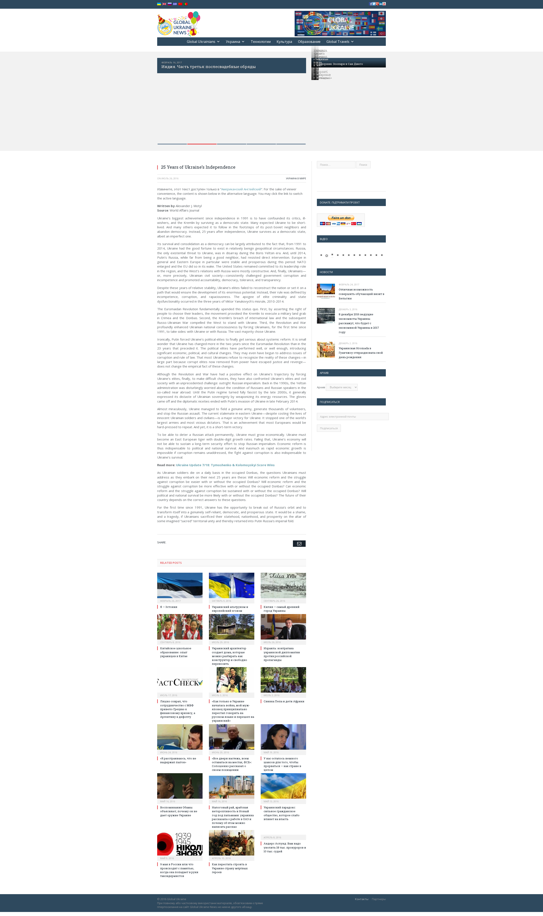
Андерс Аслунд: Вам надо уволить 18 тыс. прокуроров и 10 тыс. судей (285, 847)
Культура (284, 41)
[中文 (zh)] (180, 4)
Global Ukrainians (201, 41)
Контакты (361, 899)
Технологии (261, 41)
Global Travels (337, 41)
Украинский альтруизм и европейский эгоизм (230, 609)
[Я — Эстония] (180, 587)
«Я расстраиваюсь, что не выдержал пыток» (178, 760)
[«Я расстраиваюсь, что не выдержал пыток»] (180, 739)
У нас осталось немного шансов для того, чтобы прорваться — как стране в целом (282, 764)
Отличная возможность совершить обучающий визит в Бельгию (361, 294)
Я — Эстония (168, 607)
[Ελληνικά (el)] (175, 4)
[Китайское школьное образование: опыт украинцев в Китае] (180, 629)
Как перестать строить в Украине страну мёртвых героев (230, 868)
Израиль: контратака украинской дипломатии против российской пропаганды (282, 654)
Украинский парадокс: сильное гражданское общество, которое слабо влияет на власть (281, 813)
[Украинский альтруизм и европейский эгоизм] (231, 587)
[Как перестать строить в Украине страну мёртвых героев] (231, 845)
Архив (321, 387)
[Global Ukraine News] (178, 23)
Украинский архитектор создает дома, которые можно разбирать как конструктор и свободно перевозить (229, 656)
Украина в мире (296, 178)
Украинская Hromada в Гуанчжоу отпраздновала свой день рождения (361, 352)
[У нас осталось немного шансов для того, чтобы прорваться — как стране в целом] (283, 739)
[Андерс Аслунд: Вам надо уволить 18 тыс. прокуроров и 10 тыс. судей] (283, 834)
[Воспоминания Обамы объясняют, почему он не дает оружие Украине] (180, 788)
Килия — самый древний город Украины (281, 609)
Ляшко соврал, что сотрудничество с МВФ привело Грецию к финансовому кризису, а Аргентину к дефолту (177, 709)
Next (298, 98)
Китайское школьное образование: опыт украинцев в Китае (175, 652)
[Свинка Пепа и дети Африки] (283, 682)
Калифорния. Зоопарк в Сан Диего (338, 64)
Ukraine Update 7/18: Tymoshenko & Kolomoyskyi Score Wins (225, 465)
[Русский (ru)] (170, 4)
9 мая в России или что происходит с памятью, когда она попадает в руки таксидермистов (179, 870)
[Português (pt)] (186, 4)
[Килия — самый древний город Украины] (283, 587)
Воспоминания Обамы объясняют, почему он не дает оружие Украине (178, 811)
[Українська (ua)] (159, 4)
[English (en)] (164, 4)
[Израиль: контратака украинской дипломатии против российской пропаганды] (283, 629)
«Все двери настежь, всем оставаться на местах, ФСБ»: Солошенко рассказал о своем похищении (232, 764)
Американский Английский (241, 189)
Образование (309, 41)
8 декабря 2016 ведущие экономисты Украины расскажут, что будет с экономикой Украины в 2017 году (359, 323)
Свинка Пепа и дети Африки (284, 701)
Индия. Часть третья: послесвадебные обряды (208, 66)
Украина (233, 41)
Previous (165, 98)
